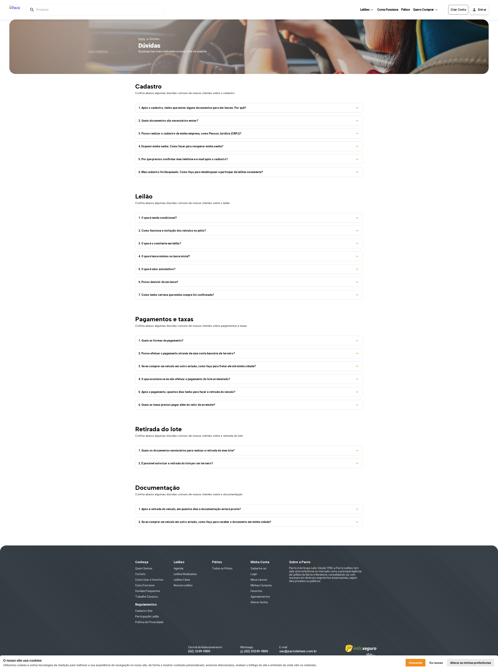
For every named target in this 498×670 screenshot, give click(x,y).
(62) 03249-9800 (255, 651)
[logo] (14, 10)
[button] (249, 107)
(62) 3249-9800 (199, 651)
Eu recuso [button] (436, 662)
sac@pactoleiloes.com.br (298, 651)
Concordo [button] (415, 662)
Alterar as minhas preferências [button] (470, 662)
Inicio (141, 38)
